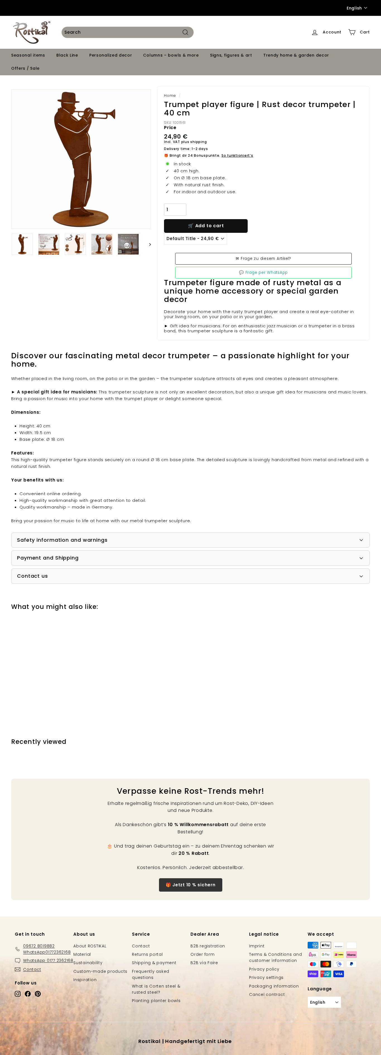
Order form (203, 954)
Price (170, 127)
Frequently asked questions (150, 974)
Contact (141, 946)
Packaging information (274, 986)
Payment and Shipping (48, 557)
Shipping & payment (154, 963)
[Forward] (147, 244)
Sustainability (88, 963)
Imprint (256, 946)
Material (82, 954)
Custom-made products (100, 971)
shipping (198, 141)
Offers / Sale (25, 68)
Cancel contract (267, 994)
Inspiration (85, 980)
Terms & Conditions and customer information (275, 957)
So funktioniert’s (237, 155)
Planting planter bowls (156, 1000)
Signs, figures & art (231, 55)
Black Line (67, 55)
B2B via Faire (204, 963)
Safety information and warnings (62, 539)
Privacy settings (266, 977)
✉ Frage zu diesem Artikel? (263, 258)
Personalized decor (110, 55)
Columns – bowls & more (171, 55)
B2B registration (208, 946)
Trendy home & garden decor (296, 55)
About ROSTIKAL (90, 946)
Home (170, 95)
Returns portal (147, 954)
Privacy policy (264, 969)
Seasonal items (28, 55)
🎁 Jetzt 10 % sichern (191, 885)
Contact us (32, 575)
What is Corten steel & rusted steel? (156, 989)
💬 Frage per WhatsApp (263, 272)
